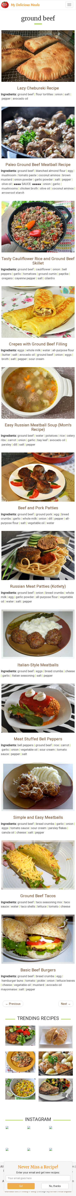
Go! (21, 1186)
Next (66, 1004)
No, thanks (55, 1186)
